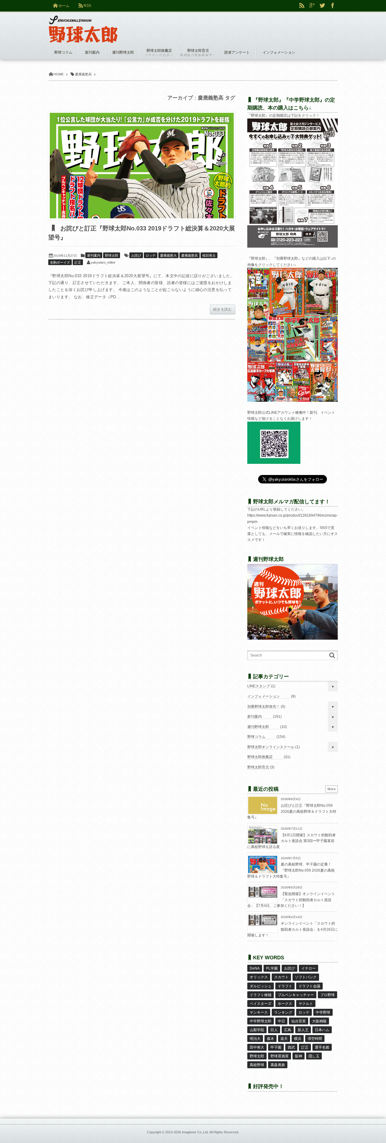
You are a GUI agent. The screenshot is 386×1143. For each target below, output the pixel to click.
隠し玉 (313, 1056)
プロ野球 (327, 995)
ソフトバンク (306, 977)
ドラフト (285, 986)
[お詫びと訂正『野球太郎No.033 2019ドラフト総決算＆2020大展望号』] (142, 165)
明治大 (255, 1039)
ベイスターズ (260, 1004)
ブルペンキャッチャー (296, 995)
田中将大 (257, 1047)
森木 (270, 1039)
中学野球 (323, 1012)
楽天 (284, 1039)
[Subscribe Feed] (302, 5)
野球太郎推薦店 (260, 757)
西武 (291, 1047)
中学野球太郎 (260, 1021)
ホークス (285, 1004)
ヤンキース (259, 1012)
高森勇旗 (278, 1065)
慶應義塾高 (189, 255)
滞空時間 (315, 1039)
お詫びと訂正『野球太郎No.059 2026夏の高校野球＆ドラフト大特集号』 (291, 811)
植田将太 (209, 255)
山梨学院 (257, 1030)
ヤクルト (306, 1004)
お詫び (136, 255)
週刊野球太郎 (258, 727)
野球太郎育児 (258, 767)
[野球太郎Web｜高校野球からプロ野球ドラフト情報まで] (83, 25)
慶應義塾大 (168, 255)
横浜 (297, 1039)
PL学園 (272, 968)
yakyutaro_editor (103, 262)
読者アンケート (237, 52)
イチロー (308, 968)
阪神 (298, 1056)
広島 (287, 1030)
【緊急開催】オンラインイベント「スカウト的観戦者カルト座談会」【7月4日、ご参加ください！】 (291, 900)
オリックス (259, 977)
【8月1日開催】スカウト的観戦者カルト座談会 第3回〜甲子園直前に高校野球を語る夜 (291, 841)
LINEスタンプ (258, 686)
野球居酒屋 (280, 1056)
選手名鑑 (322, 1047)
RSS (87, 6)
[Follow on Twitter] (322, 5)
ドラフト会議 (309, 986)
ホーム (64, 6)
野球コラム (256, 737)
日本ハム (322, 1030)
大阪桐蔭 (319, 1021)
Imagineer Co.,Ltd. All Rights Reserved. (210, 1132)
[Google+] (312, 5)
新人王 (303, 1030)
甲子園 (276, 1047)
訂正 (77, 262)
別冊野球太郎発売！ (263, 706)
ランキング (283, 1012)
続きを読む (222, 309)
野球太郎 (111, 255)
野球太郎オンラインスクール (270, 747)
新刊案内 (93, 255)
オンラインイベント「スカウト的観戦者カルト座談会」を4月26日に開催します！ (292, 929)
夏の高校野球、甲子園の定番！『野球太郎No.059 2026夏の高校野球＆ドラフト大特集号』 (291, 870)
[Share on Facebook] (332, 5)
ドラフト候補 (260, 995)
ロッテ (151, 255)
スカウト (281, 977)
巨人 (274, 1030)
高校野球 (257, 1065)
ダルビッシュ (260, 986)
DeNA (255, 968)
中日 (281, 1021)
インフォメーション (263, 696)
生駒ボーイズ (60, 262)
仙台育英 (298, 1021)
